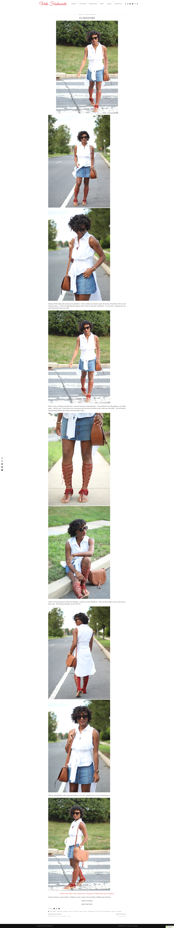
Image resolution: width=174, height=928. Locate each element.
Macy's (71, 911)
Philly (85, 911)
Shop (102, 3)
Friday (65, 911)
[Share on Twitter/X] (57, 909)
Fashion (83, 3)
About (74, 3)
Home (109, 3)
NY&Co (76, 911)
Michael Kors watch (101, 893)
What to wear (116, 911)
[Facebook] (132, 4)
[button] (79, 161)
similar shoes (81, 893)
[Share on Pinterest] (59, 909)
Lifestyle (118, 3)
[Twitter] (125, 4)
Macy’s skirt (72, 893)
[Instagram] (128, 4)
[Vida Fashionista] (53, 3)
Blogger (53, 911)
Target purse (90, 893)
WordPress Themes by (128, 926)
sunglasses (111, 893)
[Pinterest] (130, 4)
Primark (91, 911)
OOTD (80, 911)
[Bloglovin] (135, 4)
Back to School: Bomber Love (59, 915)
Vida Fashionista (105, 911)
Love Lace (121, 915)
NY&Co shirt (64, 893)
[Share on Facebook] (54, 909)
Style (96, 911)
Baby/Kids (93, 3)
